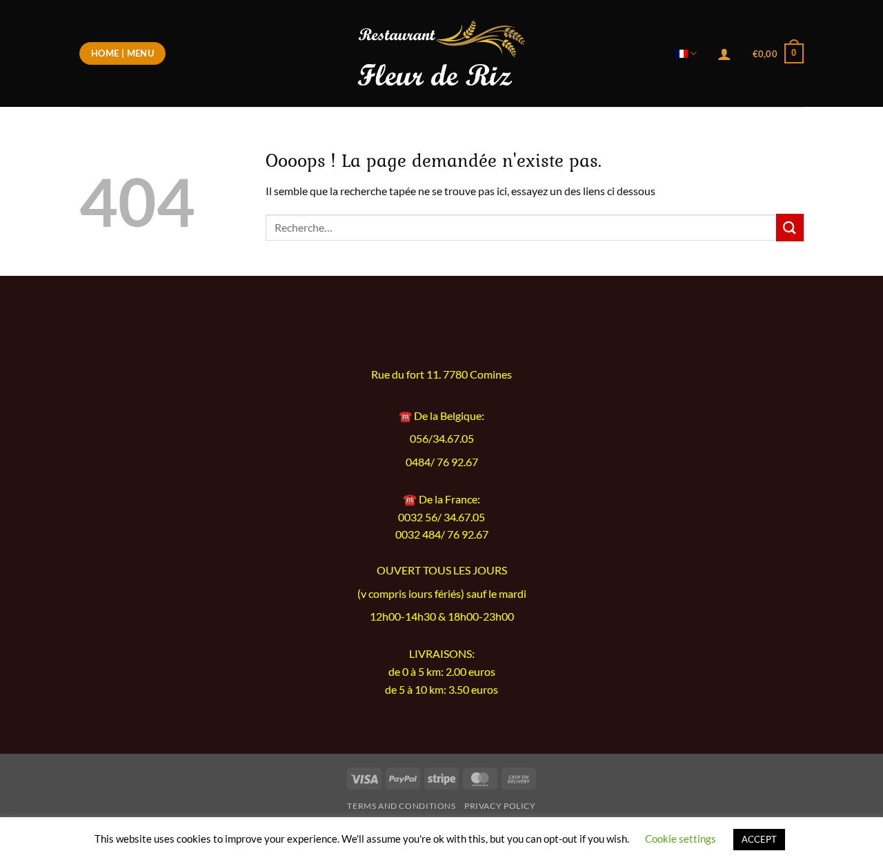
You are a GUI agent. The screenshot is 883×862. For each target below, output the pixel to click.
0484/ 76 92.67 (442, 462)
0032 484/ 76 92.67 (441, 534)
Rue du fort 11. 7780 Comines (441, 374)
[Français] (686, 53)
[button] (778, 53)
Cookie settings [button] (680, 838)
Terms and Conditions (401, 806)
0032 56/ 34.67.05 (441, 516)
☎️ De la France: (441, 498)
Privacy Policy (500, 806)
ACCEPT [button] (759, 839)
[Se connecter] (724, 54)
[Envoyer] (790, 227)
